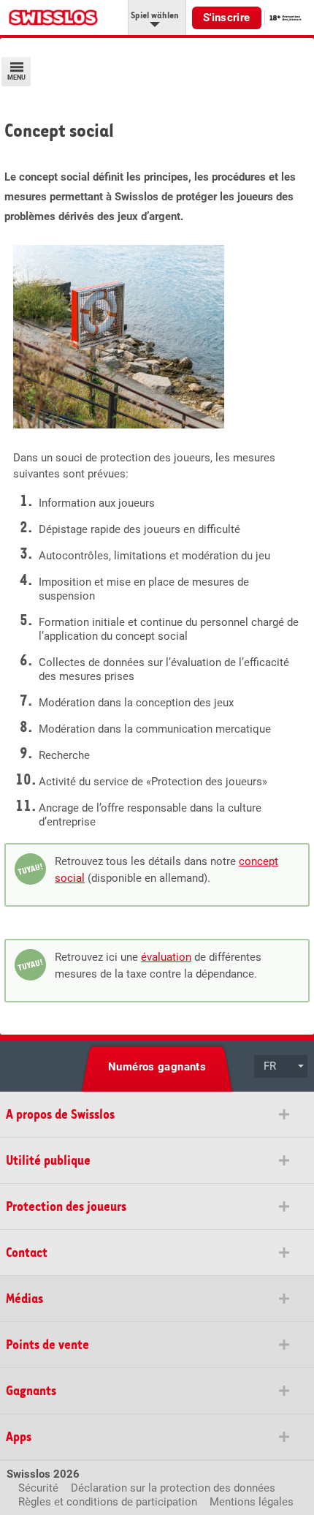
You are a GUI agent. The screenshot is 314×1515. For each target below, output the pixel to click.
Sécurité (38, 1488)
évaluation (166, 957)
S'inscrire (226, 17)
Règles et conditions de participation (107, 1501)
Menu (16, 78)
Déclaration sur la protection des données (173, 1488)
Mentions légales (252, 1501)
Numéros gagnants (157, 1066)
